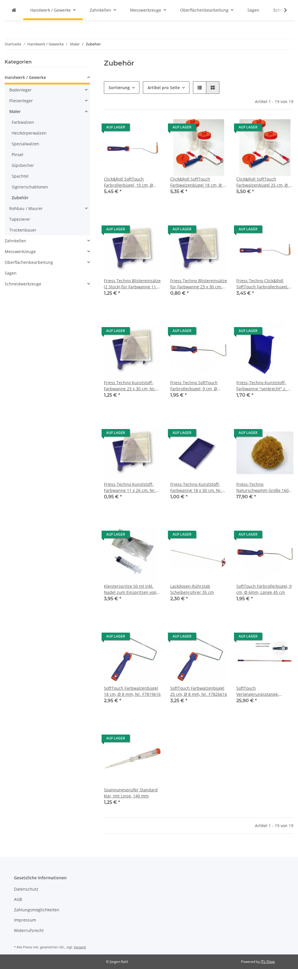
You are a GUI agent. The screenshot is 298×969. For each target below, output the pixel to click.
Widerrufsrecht (29, 930)
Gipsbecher (23, 165)
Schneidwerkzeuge (23, 284)
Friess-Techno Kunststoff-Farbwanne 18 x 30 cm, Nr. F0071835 (196, 487)
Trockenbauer (22, 230)
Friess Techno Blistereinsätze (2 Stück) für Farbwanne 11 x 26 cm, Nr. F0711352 (132, 284)
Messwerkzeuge (20, 251)
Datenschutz (26, 889)
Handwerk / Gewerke (25, 77)
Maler (15, 111)
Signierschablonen (30, 187)
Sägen (11, 273)
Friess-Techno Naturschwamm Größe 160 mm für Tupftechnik (262, 487)
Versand (80, 947)
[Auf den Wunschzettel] (151, 128)
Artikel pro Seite (164, 87)
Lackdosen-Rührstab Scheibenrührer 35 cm (192, 589)
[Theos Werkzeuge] (14, 10)
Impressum (25, 920)
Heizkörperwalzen (29, 133)
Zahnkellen (15, 240)
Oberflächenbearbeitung (29, 262)
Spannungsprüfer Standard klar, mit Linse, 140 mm (131, 793)
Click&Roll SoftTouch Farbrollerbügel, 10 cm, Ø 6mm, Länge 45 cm (128, 182)
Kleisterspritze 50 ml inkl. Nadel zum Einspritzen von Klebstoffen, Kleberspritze (130, 589)
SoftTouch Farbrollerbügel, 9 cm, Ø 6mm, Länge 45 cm (264, 589)
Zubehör (20, 197)
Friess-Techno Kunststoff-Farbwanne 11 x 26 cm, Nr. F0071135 (130, 487)
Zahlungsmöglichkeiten (36, 909)
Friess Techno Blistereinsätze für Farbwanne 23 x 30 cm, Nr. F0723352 (198, 284)
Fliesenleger (21, 100)
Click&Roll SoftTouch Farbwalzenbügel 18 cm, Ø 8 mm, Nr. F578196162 (197, 182)
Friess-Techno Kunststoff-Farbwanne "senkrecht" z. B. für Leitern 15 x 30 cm (263, 386)
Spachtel (20, 176)
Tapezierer (19, 219)
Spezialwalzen (25, 144)
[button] (199, 87)
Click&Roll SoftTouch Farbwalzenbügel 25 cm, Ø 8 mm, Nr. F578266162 (263, 182)
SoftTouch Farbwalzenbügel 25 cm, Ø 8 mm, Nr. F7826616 (198, 691)
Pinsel (17, 154)
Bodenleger (20, 90)
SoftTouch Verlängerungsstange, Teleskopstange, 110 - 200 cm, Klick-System (261, 691)
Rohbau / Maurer (26, 208)
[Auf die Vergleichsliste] (136, 128)
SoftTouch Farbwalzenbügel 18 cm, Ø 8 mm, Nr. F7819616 (132, 691)
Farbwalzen (23, 122)
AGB (18, 899)
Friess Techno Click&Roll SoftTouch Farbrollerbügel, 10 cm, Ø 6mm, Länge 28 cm (263, 284)
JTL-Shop (268, 961)
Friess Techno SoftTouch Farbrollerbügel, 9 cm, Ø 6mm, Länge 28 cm (194, 386)
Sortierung (119, 87)
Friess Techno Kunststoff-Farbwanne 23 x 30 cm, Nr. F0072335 (130, 386)
